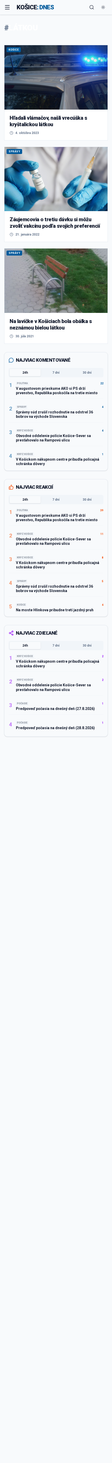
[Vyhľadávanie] (91, 7)
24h (25, 372)
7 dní (55, 372)
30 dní (87, 372)
